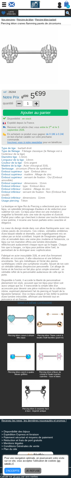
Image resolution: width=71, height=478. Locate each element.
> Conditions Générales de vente (20, 446)
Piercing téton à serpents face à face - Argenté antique (35, 410)
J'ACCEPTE (12, 470)
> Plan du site (9, 449)
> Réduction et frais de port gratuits (21, 440)
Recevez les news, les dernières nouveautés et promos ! (34, 420)
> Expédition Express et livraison (20, 434)
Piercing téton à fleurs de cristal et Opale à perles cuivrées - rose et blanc (50, 374)
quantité (8, 103)
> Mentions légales (12, 443)
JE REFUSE (33, 470)
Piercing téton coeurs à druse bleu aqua (21, 336)
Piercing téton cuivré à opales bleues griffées (21, 373)
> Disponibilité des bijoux (15, 431)
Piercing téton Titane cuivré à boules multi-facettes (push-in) (50, 336)
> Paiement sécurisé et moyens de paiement (27, 437)
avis (17, 476)
